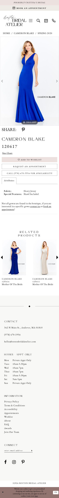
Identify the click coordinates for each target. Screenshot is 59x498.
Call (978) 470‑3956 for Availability (29, 173)
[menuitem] (30, 20)
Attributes (9, 181)
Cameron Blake (24, 33)
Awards (8, 428)
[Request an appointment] (46, 20)
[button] (30, 20)
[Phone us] (53, 20)
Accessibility (11, 409)
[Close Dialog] (3, 492)
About (7, 421)
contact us (35, 206)
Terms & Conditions (14, 406)
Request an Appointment (29, 167)
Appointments (11, 413)
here (36, 496)
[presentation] (14, 257)
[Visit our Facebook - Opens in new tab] (5, 462)
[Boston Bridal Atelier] (15, 20)
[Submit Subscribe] (31, 450)
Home (6, 33)
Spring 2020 (45, 33)
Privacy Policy (11, 402)
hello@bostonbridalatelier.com (20, 342)
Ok (55, 492)
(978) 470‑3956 (12, 335)
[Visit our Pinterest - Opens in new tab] (23, 462)
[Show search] (38, 20)
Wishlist (8, 417)
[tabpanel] (29, 81)
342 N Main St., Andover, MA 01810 (23, 328)
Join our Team (11, 432)
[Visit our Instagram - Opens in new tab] (14, 462)
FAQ (6, 424)
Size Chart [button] (7, 153)
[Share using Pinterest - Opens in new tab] (23, 130)
